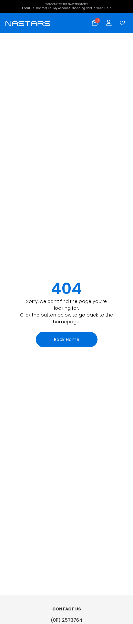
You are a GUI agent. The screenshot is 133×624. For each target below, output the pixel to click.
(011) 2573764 (66, 620)
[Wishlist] (121, 23)
